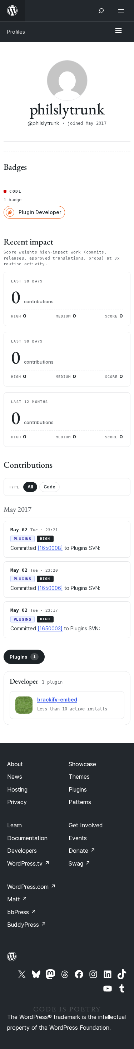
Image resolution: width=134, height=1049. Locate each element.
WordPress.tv (28, 863)
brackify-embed (57, 699)
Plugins (23, 657)
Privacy (17, 802)
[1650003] (50, 628)
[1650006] (50, 588)
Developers (22, 850)
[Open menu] (122, 10)
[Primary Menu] (118, 31)
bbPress (21, 912)
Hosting (17, 789)
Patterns (80, 802)
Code (49, 486)
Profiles (16, 32)
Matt (17, 899)
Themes (79, 776)
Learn (14, 825)
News (14, 776)
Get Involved (86, 825)
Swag (79, 863)
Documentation (27, 838)
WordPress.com (31, 886)
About (15, 764)
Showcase (82, 764)
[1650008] (50, 548)
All (30, 486)
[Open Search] (101, 10)
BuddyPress (26, 924)
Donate (82, 850)
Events (78, 838)
